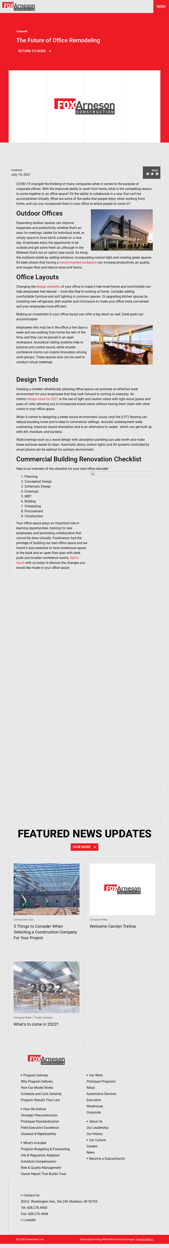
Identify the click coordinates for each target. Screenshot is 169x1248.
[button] (148, 174)
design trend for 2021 (42, 399)
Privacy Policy (144, 1239)
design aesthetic (48, 287)
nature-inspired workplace (78, 262)
